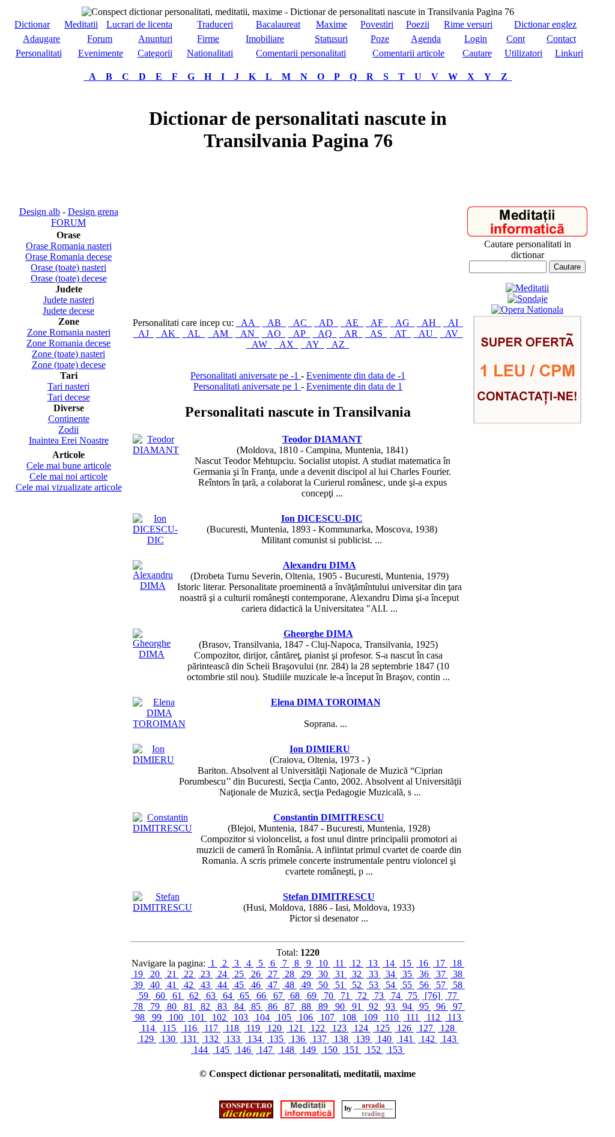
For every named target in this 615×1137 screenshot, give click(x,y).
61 (177, 996)
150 (330, 1050)
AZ (338, 344)
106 (305, 1017)
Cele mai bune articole (68, 465)
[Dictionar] (246, 1115)
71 (345, 996)
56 (424, 985)
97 (457, 1006)
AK (168, 333)
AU (426, 333)
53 (373, 985)
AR (351, 333)
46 (256, 985)
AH (429, 323)
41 (172, 985)
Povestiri (376, 24)
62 (194, 996)
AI (453, 323)
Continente (68, 419)
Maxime (331, 24)
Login (475, 39)
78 (138, 1006)
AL (194, 333)
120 (274, 1028)
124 (361, 1028)
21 (172, 974)
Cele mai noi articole (68, 476)
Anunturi (155, 39)
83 (222, 1006)
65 (244, 996)
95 (424, 1006)
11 (340, 963)
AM (220, 333)
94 (407, 1006)
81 (188, 1006)
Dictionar (32, 24)
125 (382, 1028)
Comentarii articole (408, 53)
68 (295, 996)
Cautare (477, 53)
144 (200, 1050)
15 (406, 963)
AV (451, 333)
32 (357, 974)
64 (227, 996)
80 (172, 1006)
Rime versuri (468, 24)
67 (278, 996)
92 (373, 1006)
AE (352, 323)
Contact (561, 39)
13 (373, 963)
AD (326, 323)
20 (155, 974)
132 (211, 1039)
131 (189, 1039)
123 (339, 1028)
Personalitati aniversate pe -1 (245, 375)
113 (454, 1017)
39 (138, 985)
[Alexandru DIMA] (153, 586)
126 (404, 1028)
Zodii (68, 429)
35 (407, 974)
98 (140, 1017)
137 (319, 1039)
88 (306, 1006)
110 (392, 1017)
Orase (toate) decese (69, 278)
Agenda (426, 39)
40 (155, 985)
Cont (515, 39)
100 (176, 1017)
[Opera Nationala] (527, 309)
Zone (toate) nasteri (68, 354)
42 (188, 985)
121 (296, 1028)
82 (205, 1006)
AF (377, 323)
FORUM (68, 222)
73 (379, 996)
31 (340, 974)
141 (406, 1039)
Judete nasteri (68, 300)
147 (265, 1050)
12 (356, 963)
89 (323, 1006)
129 (146, 1039)
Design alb (39, 212)
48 (289, 985)
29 (306, 974)
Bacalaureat (278, 24)
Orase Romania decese (68, 257)
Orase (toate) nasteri (68, 267)
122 (317, 1028)
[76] (432, 996)
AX (286, 344)
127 (425, 1028)
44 (222, 985)
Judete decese (68, 311)
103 (240, 1017)
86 (272, 1006)
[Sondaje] (527, 299)
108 (349, 1017)
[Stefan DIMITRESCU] (162, 907)
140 (384, 1039)
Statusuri (331, 39)
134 (254, 1039)
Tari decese (68, 397)
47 (272, 985)
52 (357, 985)
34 (390, 974)
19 (138, 974)
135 (276, 1039)
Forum (99, 39)
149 (308, 1050)
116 (190, 1028)
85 (256, 1006)
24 (222, 974)
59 (143, 996)
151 (352, 1050)
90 (340, 1006)
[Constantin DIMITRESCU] (162, 828)
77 (452, 996)
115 (169, 1028)
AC (300, 323)
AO (274, 333)
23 (205, 974)
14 (390, 963)
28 (289, 974)
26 (256, 974)
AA (248, 323)
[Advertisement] (68, 144)
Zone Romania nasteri (69, 332)
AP (299, 333)
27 (272, 974)
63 (211, 996)
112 (433, 1017)
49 (306, 985)
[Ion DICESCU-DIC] (155, 540)
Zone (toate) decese (69, 365)
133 (233, 1039)
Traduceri (215, 24)
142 (427, 1039)
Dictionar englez (545, 24)
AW (259, 344)
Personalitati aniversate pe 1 (247, 386)
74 (396, 996)
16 (423, 963)
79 (155, 1006)
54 (390, 985)
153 (395, 1050)
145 (222, 1050)
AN (247, 333)
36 (424, 974)
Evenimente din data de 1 (354, 386)
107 (327, 1017)
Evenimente (100, 53)
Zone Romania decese (68, 343)
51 (340, 985)
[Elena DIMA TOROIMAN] (159, 724)
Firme (208, 39)
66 (261, 996)
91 (357, 1006)
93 (390, 1006)
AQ (325, 333)
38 (457, 974)
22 (188, 974)
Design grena (93, 212)
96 (441, 1006)
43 (205, 985)
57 (441, 985)
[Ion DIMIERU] (153, 760)
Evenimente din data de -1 (355, 375)
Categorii (155, 53)
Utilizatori (523, 53)
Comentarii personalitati (301, 53)
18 (457, 963)
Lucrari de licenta (139, 24)
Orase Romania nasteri (69, 246)
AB (274, 323)
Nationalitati (210, 53)
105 (284, 1017)
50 (323, 985)
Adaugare (41, 39)
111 (413, 1017)
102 (219, 1017)
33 (373, 974)
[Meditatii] (527, 233)
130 (168, 1039)
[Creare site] (527, 421)
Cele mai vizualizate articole (69, 487)
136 (298, 1039)
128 (447, 1028)
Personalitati (39, 53)
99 (157, 1017)
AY (312, 344)
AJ (143, 333)
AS (376, 333)
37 (441, 974)
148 (287, 1050)
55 (407, 985)
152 (373, 1050)
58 (457, 985)
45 (239, 985)
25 (239, 974)
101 (197, 1017)
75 (412, 996)
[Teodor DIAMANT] (156, 450)
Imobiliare (265, 39)
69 (311, 996)
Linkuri (569, 53)
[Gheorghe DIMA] (152, 654)
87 (289, 1006)
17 (440, 963)
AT (400, 333)
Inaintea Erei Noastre (69, 440)
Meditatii (81, 24)
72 (362, 996)
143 (449, 1039)
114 (148, 1028)
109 (370, 1017)
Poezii (417, 24)
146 (243, 1050)
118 (232, 1028)
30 (323, 974)
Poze (380, 39)
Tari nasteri (68, 386)
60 (160, 996)
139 (362, 1039)
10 (323, 963)
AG (402, 323)
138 (341, 1039)
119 (253, 1028)
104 (262, 1017)
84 (239, 1006)
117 (211, 1028)
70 (328, 996)
